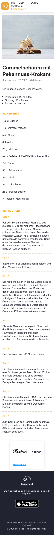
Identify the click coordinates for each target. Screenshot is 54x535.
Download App (18, 9)
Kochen (6, 80)
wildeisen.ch (36, 80)
